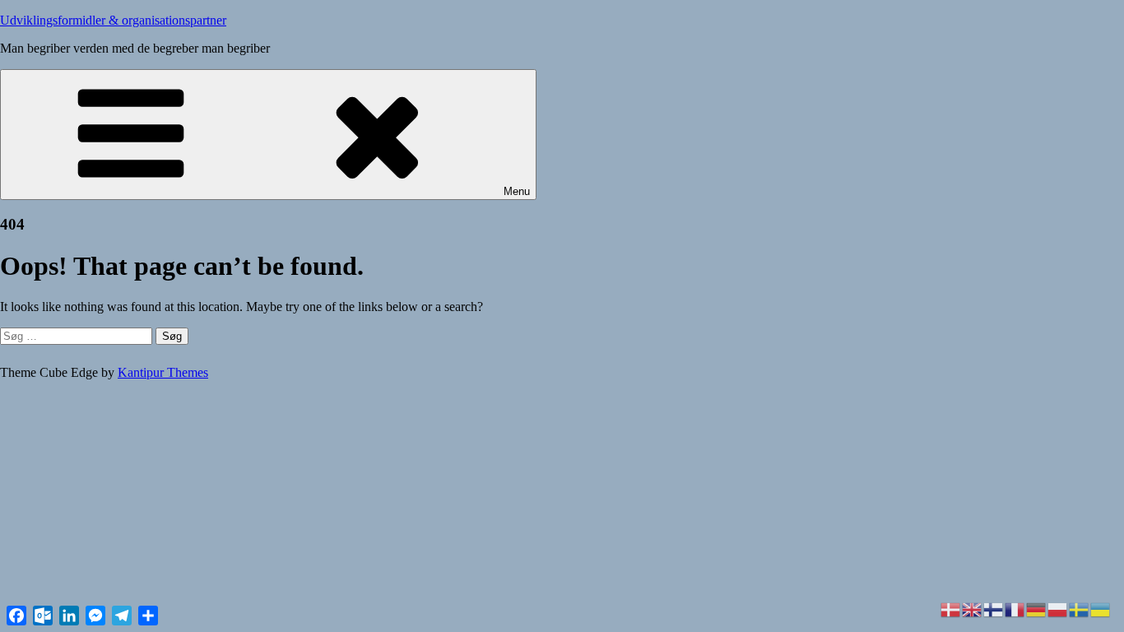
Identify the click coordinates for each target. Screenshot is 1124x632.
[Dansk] (951, 609)
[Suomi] (994, 609)
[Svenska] (1079, 609)
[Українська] (1101, 609)
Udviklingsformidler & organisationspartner (113, 20)
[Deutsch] (1036, 609)
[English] (972, 609)
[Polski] (1058, 609)
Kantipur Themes (163, 372)
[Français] (1015, 609)
